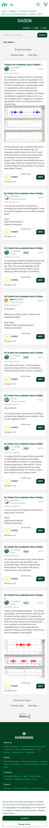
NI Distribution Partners (11, 761)
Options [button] (40, 69)
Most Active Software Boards (14, 14)
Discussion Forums (28, 11)
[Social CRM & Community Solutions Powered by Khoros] (24, 716)
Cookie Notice (25, 807)
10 (12, 691)
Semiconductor (17, 752)
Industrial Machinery (29, 749)
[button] (7, 177)
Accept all (24, 818)
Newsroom (8, 779)
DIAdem (32, 14)
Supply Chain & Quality (22, 779)
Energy (17, 749)
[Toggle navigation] (12, 5)
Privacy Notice (10, 807)
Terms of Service (16, 764)
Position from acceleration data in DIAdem (22, 64)
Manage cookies (24, 824)
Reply (40, 177)
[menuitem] (38, 5)
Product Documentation (21, 788)
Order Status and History (30, 761)
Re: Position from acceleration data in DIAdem (23, 193)
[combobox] (19, 35)
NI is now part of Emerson (12, 776)
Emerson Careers (35, 776)
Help (45, 28)
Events (34, 779)
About (25, 776)
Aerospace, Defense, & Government (33, 746)
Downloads (7, 788)
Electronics (9, 749)
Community (13, 11)
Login (36, 28)
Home (4, 11)
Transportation (30, 752)
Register (26, 28)
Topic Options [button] (8, 42)
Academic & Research (11, 746)
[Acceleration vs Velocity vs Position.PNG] (24, 124)
